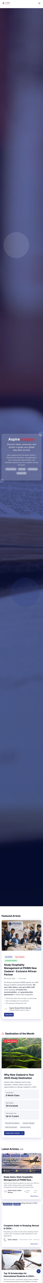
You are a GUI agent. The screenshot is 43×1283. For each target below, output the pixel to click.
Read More (8, 1014)
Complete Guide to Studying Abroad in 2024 (21, 1227)
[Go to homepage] (6, 3)
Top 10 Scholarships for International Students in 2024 (19, 1274)
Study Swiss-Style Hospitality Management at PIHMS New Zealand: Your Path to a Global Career (18, 1178)
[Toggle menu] (39, 3)
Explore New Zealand (13, 1133)
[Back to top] (39, 1271)
